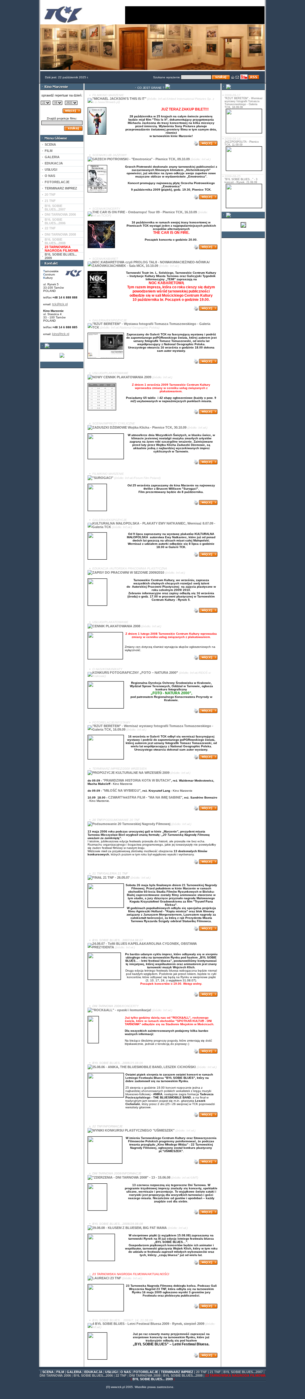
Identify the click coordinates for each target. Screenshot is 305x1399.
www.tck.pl (118, 1387)
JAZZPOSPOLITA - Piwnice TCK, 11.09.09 (242, 143)
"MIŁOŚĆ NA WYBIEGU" (122, 790)
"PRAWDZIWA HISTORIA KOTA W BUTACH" (137, 780)
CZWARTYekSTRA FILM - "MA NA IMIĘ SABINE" (145, 797)
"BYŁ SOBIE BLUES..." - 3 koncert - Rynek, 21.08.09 (241, 181)
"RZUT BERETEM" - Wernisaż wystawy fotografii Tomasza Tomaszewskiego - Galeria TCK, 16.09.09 (244, 103)
